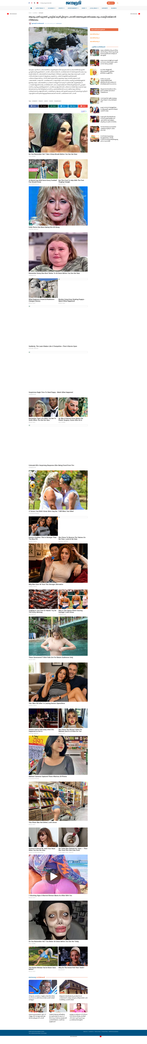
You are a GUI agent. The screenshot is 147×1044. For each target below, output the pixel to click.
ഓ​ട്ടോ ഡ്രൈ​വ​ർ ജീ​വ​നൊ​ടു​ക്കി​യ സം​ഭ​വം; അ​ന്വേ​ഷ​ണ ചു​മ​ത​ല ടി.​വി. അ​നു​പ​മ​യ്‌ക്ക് (109, 62)
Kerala (31, 992)
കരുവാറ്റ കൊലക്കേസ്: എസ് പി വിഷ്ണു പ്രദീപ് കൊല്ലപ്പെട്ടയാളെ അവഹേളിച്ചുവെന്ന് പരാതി (37, 1016)
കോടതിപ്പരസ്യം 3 (95, 41)
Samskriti (105, 8)
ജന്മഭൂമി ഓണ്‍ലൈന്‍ (38, 23)
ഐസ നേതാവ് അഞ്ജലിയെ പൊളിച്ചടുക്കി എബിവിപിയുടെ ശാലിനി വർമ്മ (109, 109)
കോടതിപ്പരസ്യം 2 (95, 38)
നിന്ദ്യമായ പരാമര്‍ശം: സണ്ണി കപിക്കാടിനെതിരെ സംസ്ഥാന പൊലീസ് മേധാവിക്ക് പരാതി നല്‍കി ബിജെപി (42, 998)
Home (30, 13)
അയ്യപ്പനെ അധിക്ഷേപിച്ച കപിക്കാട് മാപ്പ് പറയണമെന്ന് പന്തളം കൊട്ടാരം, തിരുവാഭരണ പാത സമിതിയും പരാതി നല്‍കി (73, 998)
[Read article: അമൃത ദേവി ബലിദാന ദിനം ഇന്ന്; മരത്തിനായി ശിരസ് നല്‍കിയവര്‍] (94, 91)
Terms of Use (97, 1031)
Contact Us (91, 1031)
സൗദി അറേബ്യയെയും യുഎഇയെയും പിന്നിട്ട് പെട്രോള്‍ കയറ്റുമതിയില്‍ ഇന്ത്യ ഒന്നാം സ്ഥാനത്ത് (109, 138)
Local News (93, 8)
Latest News (39, 8)
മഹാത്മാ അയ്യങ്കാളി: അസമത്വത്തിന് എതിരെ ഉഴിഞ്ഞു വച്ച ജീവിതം (107, 71)
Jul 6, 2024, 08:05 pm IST (50, 23)
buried (51, 101)
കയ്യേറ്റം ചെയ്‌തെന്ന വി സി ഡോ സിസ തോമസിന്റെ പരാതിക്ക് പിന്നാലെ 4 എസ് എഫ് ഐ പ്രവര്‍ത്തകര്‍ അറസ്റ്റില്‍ (78, 1017)
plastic (46, 101)
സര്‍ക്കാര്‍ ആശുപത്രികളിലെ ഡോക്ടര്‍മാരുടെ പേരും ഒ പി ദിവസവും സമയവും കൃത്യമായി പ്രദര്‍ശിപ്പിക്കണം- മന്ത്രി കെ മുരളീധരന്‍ (58, 1018)
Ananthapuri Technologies (41, 1033)
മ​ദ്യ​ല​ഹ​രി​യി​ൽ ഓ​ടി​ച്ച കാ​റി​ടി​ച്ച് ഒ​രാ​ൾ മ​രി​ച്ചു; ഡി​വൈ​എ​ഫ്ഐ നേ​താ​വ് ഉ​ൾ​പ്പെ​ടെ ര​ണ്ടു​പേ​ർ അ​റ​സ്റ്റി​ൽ (109, 52)
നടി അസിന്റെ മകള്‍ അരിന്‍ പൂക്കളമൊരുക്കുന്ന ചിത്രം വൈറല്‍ (108, 128)
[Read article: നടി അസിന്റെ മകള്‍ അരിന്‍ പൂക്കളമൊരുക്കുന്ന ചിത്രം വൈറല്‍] (94, 129)
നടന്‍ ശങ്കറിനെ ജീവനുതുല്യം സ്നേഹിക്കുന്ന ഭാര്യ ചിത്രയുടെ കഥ (108, 99)
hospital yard (58, 101)
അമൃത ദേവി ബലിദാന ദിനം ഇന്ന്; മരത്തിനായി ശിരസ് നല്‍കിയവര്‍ (108, 90)
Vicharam (51, 8)
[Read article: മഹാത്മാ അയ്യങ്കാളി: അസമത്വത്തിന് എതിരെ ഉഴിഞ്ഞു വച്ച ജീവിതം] (94, 72)
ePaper (111, 3)
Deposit (41, 101)
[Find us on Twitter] (34, 3)
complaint (34, 101)
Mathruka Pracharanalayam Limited (37, 1031)
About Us (85, 1031)
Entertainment (72, 8)
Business (114, 8)
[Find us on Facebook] (29, 3)
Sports (61, 8)
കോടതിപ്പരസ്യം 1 (95, 34)
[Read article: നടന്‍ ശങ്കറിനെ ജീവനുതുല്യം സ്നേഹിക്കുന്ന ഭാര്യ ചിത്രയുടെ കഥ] (94, 100)
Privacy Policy (105, 1031)
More (83, 8)
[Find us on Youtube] (37, 3)
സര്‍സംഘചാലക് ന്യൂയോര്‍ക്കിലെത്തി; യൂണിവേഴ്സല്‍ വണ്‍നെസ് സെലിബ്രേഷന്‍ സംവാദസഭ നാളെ (108, 82)
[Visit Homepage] (73, 3)
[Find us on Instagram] (31, 3)
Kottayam (41, 13)
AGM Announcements (113, 1031)
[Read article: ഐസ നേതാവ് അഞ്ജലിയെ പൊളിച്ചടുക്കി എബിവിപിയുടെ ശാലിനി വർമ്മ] (94, 110)
